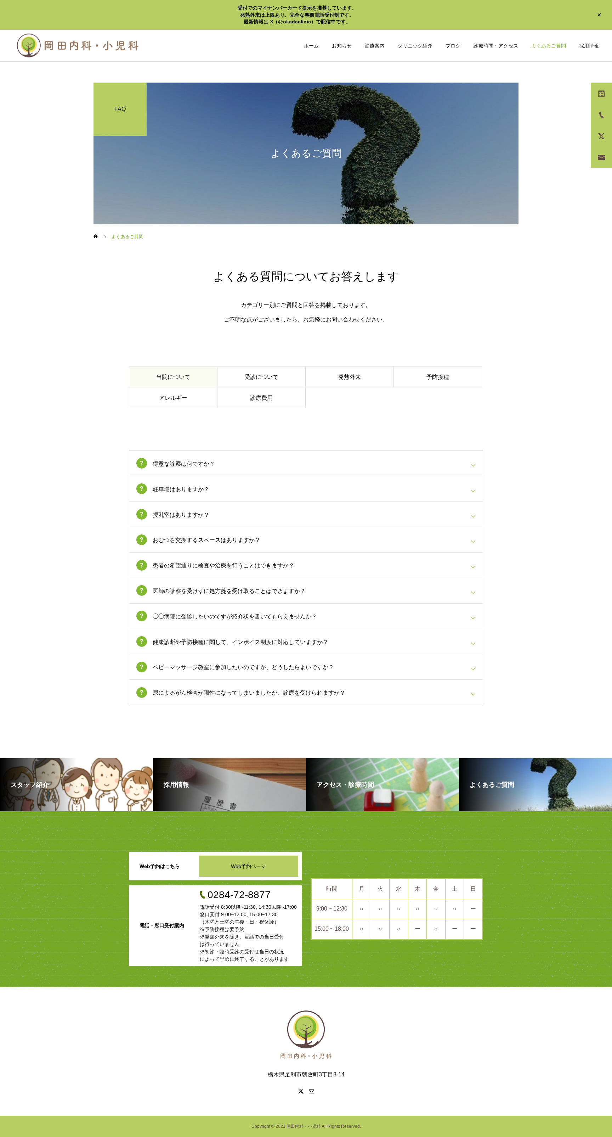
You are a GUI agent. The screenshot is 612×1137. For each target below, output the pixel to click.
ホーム (311, 46)
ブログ (453, 46)
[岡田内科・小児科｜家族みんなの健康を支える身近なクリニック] (78, 45)
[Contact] (311, 1090)
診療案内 (375, 46)
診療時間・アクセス (496, 46)
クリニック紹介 (415, 46)
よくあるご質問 (548, 46)
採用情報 (589, 46)
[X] (300, 1090)
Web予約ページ (248, 866)
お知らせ (342, 46)
